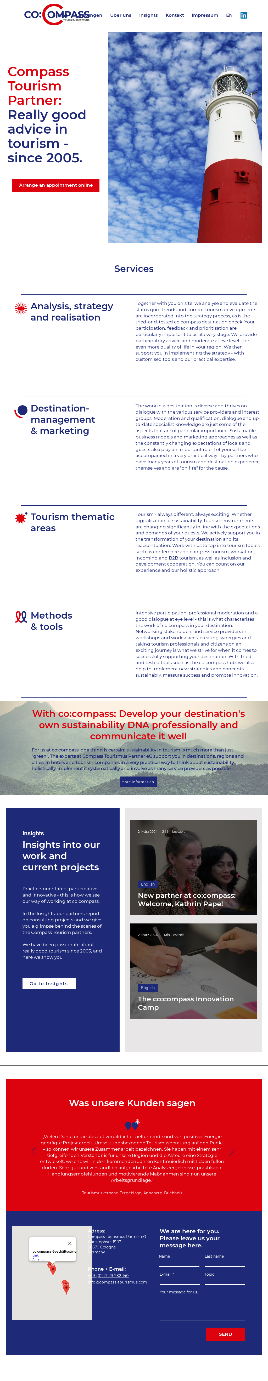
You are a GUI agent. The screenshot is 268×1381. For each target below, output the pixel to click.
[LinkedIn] (244, 15)
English (148, 884)
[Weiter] (231, 1152)
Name (164, 1256)
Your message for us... (179, 1292)
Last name (214, 1256)
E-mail (165, 1274)
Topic (209, 1274)
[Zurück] (34, 1152)
